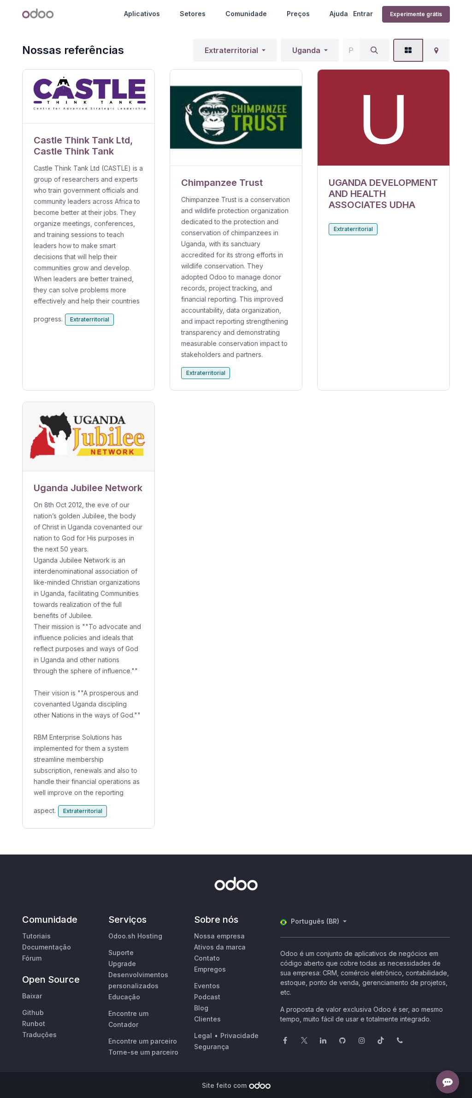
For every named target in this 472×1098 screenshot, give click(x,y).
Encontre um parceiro (142, 1041)
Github (33, 1012)
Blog (201, 1008)
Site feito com (224, 1085)
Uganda (306, 50)
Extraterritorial (231, 50)
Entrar (363, 14)
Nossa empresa (219, 936)
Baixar (32, 996)
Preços (298, 14)
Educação (124, 997)
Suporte (121, 952)
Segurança (211, 1047)
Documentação (46, 947)
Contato (207, 958)
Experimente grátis (416, 14)
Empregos (210, 969)
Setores (193, 14)
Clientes (207, 1019)
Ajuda (339, 14)
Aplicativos (142, 14)
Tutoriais (36, 936)
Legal (203, 1035)
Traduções (39, 1035)
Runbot (33, 1023)
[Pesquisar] (374, 50)
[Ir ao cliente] (88, 97)
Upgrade (122, 963)
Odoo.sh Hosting (135, 936)
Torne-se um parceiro (143, 1052)
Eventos (207, 986)
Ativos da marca (220, 947)
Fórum (31, 958)
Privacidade (239, 1035)
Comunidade (246, 14)
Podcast (207, 997)
